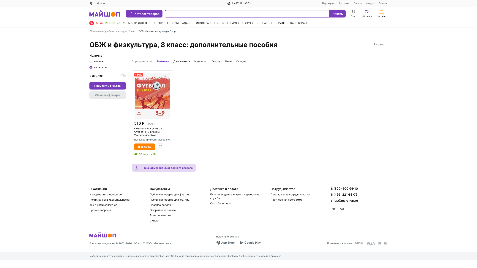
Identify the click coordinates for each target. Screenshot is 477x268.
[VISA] (370, 243)
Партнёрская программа (287, 199)
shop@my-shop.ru (344, 200)
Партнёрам (328, 3)
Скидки (370, 3)
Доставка (344, 3)
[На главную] (104, 13)
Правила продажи (161, 204)
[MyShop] (102, 237)
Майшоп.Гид (112, 23)
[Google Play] (250, 242)
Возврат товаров (160, 215)
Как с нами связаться (103, 204)
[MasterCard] (379, 243)
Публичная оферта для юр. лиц (169, 199)
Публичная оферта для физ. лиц (170, 194)
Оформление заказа (163, 210)
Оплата (358, 3)
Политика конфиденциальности (109, 199)
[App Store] (225, 242)
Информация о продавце (105, 194)
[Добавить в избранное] (160, 146)
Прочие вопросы (100, 210)
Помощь (383, 3)
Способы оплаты (220, 203)
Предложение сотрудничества (290, 194)
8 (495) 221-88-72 (241, 3)
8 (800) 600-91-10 (344, 188)
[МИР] (359, 243)
